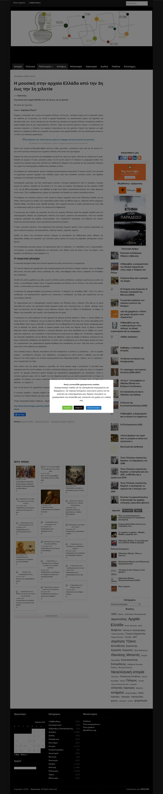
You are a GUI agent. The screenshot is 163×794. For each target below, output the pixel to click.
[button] (67, 408)
